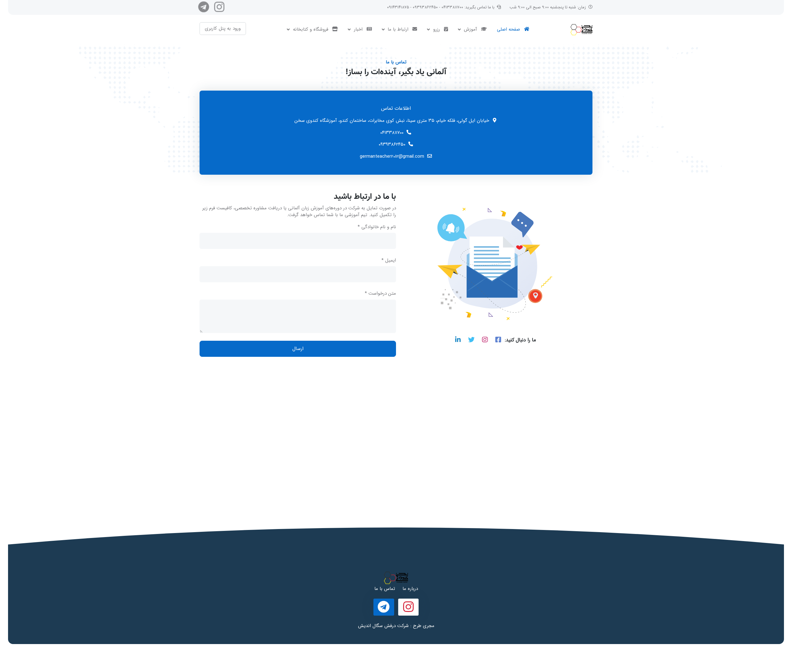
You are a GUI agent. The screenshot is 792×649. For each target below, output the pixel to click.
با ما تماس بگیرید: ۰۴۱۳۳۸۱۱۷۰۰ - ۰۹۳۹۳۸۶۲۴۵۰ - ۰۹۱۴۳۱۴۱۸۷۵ (440, 7)
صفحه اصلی (509, 29)
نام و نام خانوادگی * (377, 227)
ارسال (297, 348)
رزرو (436, 29)
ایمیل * (388, 260)
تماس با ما (384, 588)
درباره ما (410, 588)
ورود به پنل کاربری (223, 28)
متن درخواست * (380, 293)
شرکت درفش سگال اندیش (383, 626)
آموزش (470, 29)
